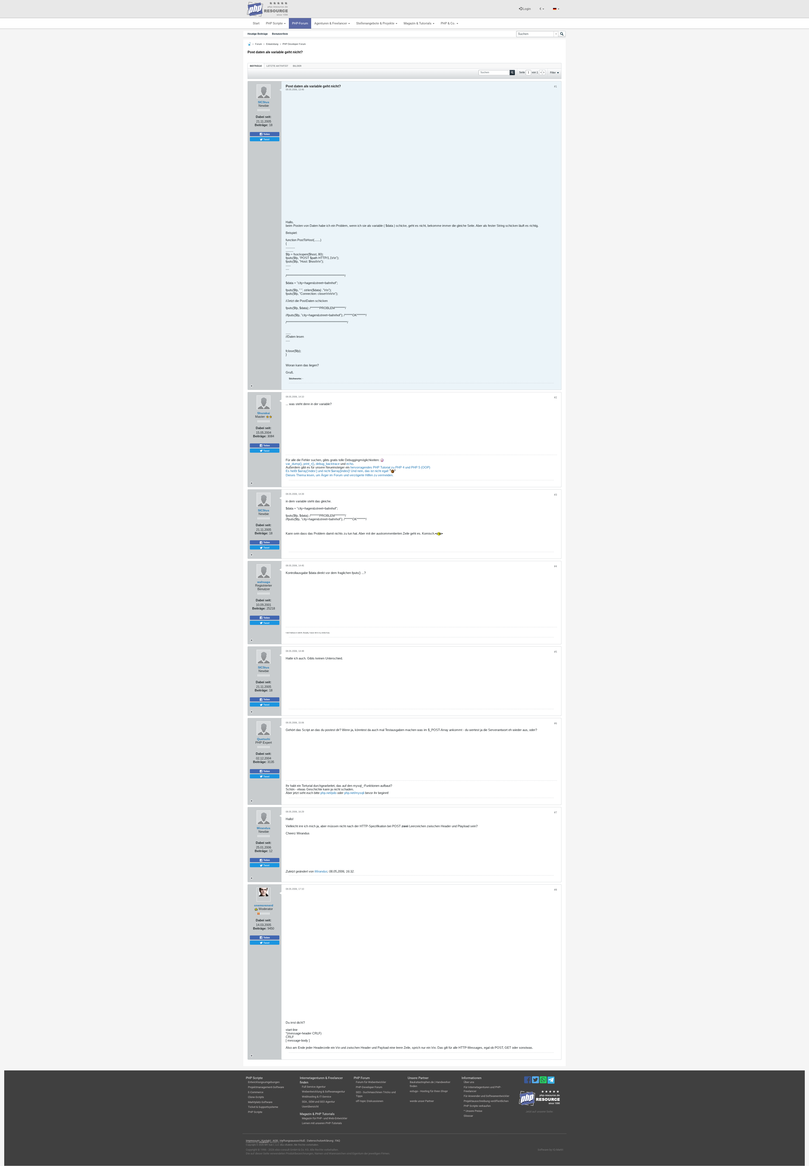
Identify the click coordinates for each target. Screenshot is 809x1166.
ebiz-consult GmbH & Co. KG (292, 1149)
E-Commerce (255, 1092)
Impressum (253, 1140)
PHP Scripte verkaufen (477, 1105)
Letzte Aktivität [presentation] (277, 66)
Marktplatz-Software (260, 1102)
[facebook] (528, 1082)
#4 (555, 566)
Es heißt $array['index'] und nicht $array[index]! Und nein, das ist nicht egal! (337, 471)
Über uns (469, 1082)
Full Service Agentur (313, 1086)
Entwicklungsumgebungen (264, 1082)
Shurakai (263, 413)
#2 (555, 397)
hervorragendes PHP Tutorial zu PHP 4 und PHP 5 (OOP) (390, 467)
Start (256, 23)
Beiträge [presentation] (256, 66)
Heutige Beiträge (258, 33)
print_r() (308, 464)
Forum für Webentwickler (371, 1082)
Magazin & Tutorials (418, 23)
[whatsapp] (544, 1082)
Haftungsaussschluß (292, 1140)
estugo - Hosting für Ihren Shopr (429, 1091)
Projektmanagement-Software (266, 1087)
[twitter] (536, 1082)
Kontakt (266, 1140)
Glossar (468, 1115)
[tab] (256, 66)
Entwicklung (272, 44)
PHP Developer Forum (294, 44)
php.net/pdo (328, 793)
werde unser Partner (422, 1101)
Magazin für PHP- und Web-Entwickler (324, 1118)
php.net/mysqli (354, 793)
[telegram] (551, 1081)
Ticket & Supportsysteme (263, 1107)
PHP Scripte (275, 23)
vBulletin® (264, 1142)
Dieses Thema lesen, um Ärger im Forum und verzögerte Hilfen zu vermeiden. (339, 475)
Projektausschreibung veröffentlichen (486, 1101)
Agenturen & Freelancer (331, 23)
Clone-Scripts (256, 1097)
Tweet (266, 139)
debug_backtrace (328, 464)
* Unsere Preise (473, 1111)
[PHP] (267, 8)
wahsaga (263, 582)
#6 (555, 723)
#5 (555, 651)
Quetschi (263, 739)
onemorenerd (263, 905)
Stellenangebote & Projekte (375, 23)
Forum (258, 44)
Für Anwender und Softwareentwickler (486, 1096)
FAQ (337, 1140)
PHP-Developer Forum (369, 1087)
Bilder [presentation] (297, 66)
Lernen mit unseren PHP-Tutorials (322, 1123)
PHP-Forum (300, 23)
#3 (555, 494)
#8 (555, 889)
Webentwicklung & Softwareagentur (323, 1091)
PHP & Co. (448, 23)
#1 (555, 86)
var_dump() (294, 464)
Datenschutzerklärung (320, 1140)
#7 (555, 812)
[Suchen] (562, 34)
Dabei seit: (263, 117)
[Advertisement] (412, 157)
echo (349, 464)
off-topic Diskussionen (369, 1101)
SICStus (263, 102)
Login (526, 9)
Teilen (266, 134)
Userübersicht (310, 1106)
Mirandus (263, 828)
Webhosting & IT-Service (316, 1096)
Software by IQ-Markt (550, 1149)
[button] (541, 9)
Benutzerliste (280, 33)
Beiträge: (261, 125)
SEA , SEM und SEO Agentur (318, 1101)
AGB (275, 1140)
